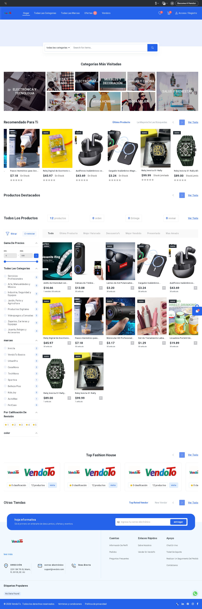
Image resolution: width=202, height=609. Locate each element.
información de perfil (118, 545)
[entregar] (152, 47)
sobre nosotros (145, 545)
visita (52, 485)
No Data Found (12, 594)
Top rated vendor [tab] (138, 502)
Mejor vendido (134, 233)
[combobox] (58, 47)
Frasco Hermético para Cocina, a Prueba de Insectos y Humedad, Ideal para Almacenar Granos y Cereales (19, 171)
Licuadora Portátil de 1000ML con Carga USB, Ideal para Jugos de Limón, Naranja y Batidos (183, 338)
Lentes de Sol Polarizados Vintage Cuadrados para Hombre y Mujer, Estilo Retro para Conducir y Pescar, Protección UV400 (119, 283)
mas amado (172, 233)
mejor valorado (91, 233)
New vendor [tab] (161, 502)
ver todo (193, 122)
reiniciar (30, 233)
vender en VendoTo (146, 552)
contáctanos (172, 565)
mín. (5, 251)
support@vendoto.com (54, 569)
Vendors (106, 13)
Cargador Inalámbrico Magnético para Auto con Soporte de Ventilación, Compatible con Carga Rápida (117, 171)
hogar (26, 13)
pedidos (113, 552)
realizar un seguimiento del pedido (182, 558)
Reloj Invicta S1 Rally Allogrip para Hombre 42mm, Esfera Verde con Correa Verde (182, 171)
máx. (22, 251)
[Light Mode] (172, 3)
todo (51, 233)
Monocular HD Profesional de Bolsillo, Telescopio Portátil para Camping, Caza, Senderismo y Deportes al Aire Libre (119, 338)
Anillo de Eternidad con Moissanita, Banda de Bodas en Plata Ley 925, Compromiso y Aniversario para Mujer (56, 283)
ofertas (89, 13)
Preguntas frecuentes (119, 558)
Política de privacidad (96, 604)
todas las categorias (45, 13)
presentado (153, 233)
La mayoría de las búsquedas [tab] (152, 122)
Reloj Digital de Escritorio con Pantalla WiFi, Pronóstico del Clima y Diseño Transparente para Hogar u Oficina (51, 171)
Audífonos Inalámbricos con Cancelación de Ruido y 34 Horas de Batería (84, 171)
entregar (178, 522)
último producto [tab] (121, 122)
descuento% (113, 233)
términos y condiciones (70, 604)
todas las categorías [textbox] (56, 47)
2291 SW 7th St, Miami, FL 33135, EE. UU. (20, 570)
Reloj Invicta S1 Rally (146, 170)
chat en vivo (172, 545)
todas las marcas (70, 13)
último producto (68, 233)
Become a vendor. (186, 3)
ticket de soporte (174, 552)
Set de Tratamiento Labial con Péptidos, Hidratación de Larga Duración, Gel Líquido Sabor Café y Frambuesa (151, 338)
